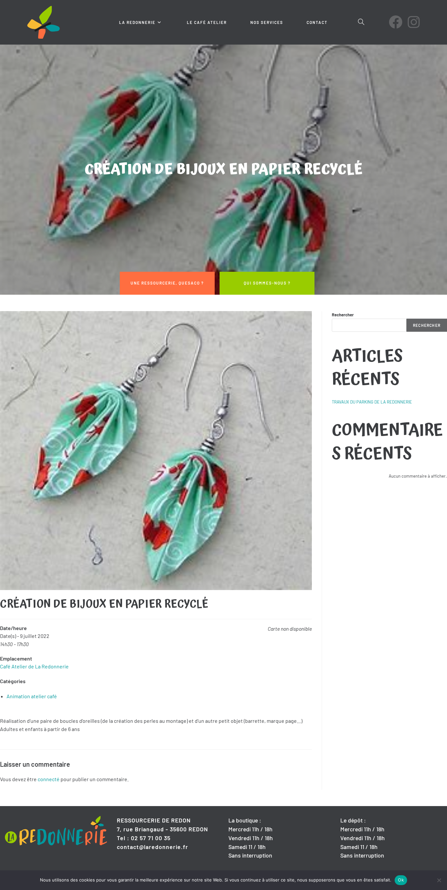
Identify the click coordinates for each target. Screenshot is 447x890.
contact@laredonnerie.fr (152, 846)
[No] (439, 880)
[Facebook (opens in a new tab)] (395, 22)
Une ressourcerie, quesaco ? (167, 283)
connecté (49, 779)
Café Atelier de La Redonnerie (34, 666)
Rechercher (343, 314)
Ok (401, 879)
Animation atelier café (32, 696)
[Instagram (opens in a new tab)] (413, 22)
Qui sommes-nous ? (267, 283)
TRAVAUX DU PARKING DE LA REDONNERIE (372, 402)
